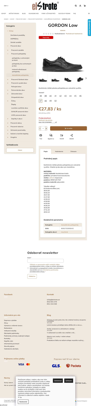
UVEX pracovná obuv (18, 115)
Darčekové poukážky (18, 35)
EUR (5, 6)
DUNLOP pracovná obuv (19, 111)
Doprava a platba (10, 320)
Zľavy (6, 323)
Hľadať (20, 150)
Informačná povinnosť (11, 344)
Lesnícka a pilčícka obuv (19, 108)
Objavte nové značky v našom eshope (58, 336)
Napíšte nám (8, 341)
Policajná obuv (16, 86)
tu (21, 397)
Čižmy (13, 101)
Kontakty (7, 338)
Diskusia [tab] (73, 151)
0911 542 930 (52, 304)
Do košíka (69, 128)
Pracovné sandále (17, 50)
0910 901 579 (52, 302)
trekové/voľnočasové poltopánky (19, 70)
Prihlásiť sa (32, 276)
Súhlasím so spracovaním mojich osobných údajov (45, 264)
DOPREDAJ (14, 39)
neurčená (64, 232)
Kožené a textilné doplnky (19, 134)
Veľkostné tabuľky (10, 331)
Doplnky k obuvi (16, 119)
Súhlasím (69, 381)
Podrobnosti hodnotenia (74, 34)
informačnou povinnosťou (50, 270)
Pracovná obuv (16, 46)
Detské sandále (16, 42)
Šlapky (13, 104)
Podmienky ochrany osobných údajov (17, 336)
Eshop (11, 31)
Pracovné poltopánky (18, 54)
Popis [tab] (46, 151)
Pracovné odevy (16, 123)
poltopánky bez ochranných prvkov (21, 65)
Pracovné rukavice (17, 126)
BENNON (62, 30)
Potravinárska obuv (18, 90)
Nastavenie (23, 402)
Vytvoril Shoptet (82, 401)
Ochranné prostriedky (18, 130)
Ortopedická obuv (17, 97)
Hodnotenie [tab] (59, 151)
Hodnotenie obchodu (11, 349)
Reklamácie (8, 328)
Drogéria (14, 137)
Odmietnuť (57, 381)
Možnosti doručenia (45, 120)
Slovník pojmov (9, 346)
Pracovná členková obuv (19, 79)
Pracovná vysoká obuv (19, 83)
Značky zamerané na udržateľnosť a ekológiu (61, 328)
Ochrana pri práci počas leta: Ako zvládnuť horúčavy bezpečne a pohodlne (66, 320)
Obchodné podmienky (11, 333)
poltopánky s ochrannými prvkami (20, 59)
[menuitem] (3, 13)
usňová (51, 178)
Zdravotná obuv (16, 94)
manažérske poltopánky (20, 75)
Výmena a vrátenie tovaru (13, 325)
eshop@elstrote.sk (53, 300)
